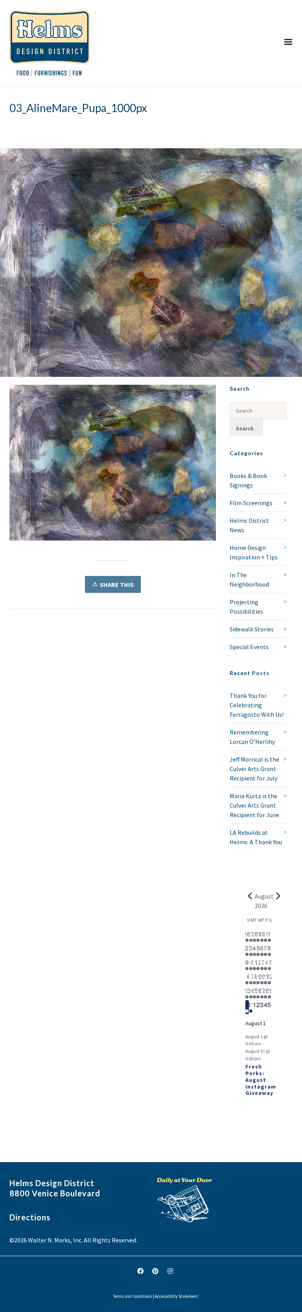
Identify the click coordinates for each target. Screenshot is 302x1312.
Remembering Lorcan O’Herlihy (252, 736)
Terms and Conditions (132, 1296)
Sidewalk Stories (252, 629)
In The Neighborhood (249, 579)
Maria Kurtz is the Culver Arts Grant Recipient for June (254, 805)
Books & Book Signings (248, 480)
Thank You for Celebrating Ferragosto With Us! (257, 705)
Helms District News (249, 525)
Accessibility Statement (176, 1296)
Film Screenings (251, 503)
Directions (29, 1217)
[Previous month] (250, 896)
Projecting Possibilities (246, 606)
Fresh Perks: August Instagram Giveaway (260, 1079)
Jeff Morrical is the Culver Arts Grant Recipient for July (254, 768)
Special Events (249, 647)
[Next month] (278, 896)
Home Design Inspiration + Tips (254, 552)
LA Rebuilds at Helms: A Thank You (256, 837)
